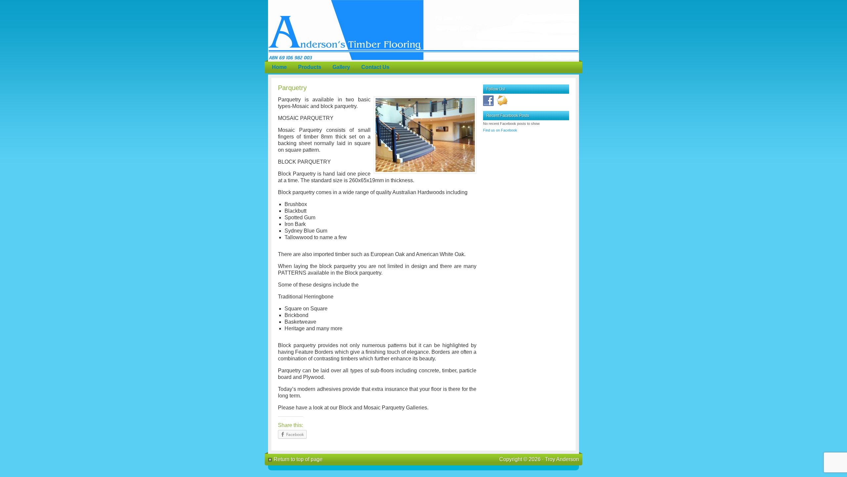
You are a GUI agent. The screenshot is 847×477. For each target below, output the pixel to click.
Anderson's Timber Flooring (423, 30)
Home (279, 67)
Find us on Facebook (500, 130)
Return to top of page (298, 459)
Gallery (341, 67)
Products (309, 67)
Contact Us (375, 67)
